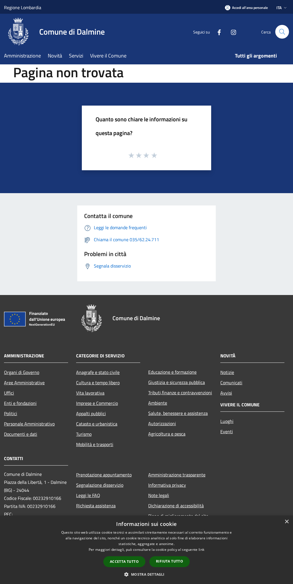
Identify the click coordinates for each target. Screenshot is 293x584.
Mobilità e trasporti (94, 444)
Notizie (227, 372)
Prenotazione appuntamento (104, 474)
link (201, 549)
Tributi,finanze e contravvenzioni (180, 392)
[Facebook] (217, 31)
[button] (146, 574)
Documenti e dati (20, 434)
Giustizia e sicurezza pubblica (176, 382)
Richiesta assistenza (96, 505)
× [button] (286, 522)
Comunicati (231, 382)
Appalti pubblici (91, 413)
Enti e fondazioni (20, 403)
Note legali (158, 495)
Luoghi (226, 421)
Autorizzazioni (162, 423)
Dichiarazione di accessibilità (176, 505)
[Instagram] (231, 31)
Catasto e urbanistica (96, 423)
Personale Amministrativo (29, 423)
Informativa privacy (167, 485)
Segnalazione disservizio (99, 485)
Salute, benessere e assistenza (178, 413)
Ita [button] (279, 8)
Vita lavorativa (90, 392)
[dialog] (146, 550)
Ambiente (157, 402)
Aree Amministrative (24, 382)
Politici (10, 413)
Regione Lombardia (22, 7)
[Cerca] (282, 32)
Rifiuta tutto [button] (169, 561)
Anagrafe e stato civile (98, 372)
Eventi (226, 431)
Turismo (84, 434)
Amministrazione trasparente (176, 474)
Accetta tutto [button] (124, 561)
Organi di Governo (21, 372)
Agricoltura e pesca (166, 433)
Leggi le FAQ (88, 495)
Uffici (9, 392)
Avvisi (226, 392)
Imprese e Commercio (97, 403)
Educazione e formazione (172, 372)
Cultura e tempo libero (98, 382)
